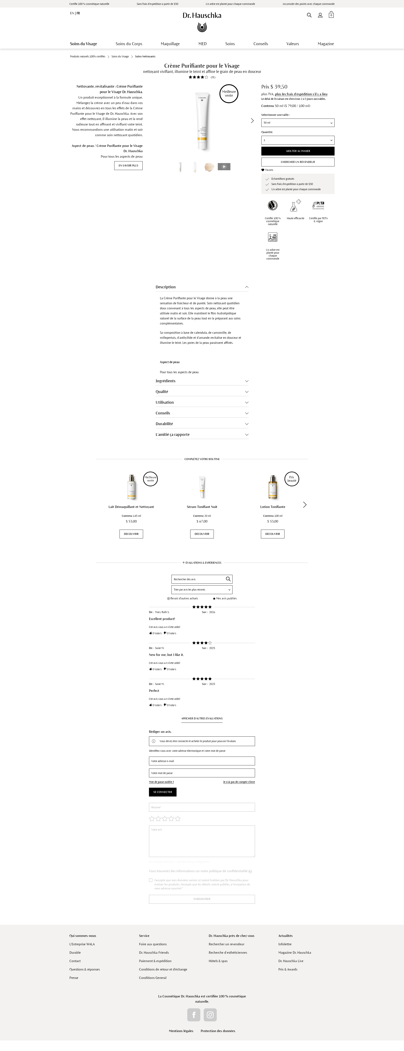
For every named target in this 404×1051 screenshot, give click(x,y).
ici (250, 871)
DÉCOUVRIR (131, 534)
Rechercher (228, 579)
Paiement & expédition (155, 961)
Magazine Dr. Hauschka (294, 952)
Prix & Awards (287, 969)
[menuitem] (320, 14)
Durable (75, 952)
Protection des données (218, 1031)
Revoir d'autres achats (184, 598)
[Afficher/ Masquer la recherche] (309, 14)
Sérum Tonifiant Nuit (202, 507)
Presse (73, 978)
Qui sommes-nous (82, 936)
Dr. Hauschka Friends (154, 952)
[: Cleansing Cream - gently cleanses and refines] (194, 167)
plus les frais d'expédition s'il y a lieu (301, 94)
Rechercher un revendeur (226, 944)
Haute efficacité (295, 218)
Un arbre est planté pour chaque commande (272, 254)
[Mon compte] (320, 14)
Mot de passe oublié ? (161, 782)
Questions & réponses (84, 969)
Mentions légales (181, 1031)
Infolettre (285, 944)
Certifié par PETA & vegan (318, 220)
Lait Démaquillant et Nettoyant (131, 507)
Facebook (193, 1014)
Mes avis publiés (226, 598)
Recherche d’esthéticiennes (228, 952)
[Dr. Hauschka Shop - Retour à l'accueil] (202, 22)
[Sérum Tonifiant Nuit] (202, 487)
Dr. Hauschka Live (290, 961)
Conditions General (152, 978)
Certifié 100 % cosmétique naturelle (89, 4)
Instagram (210, 1014)
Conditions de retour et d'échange (163, 969)
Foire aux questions (153, 944)
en (72, 13)
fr (78, 13)
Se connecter (162, 792)
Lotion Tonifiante (272, 507)
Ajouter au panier (298, 151)
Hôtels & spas (218, 961)
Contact (75, 961)
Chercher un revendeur (298, 162)
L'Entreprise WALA (82, 944)
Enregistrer (202, 899)
